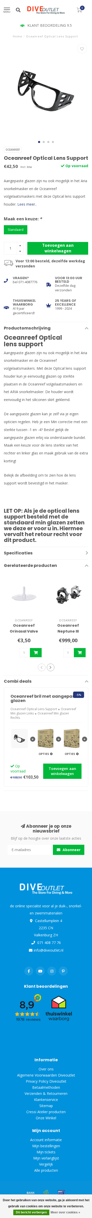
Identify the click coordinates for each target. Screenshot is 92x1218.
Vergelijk (46, 1164)
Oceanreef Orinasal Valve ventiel (24, 631)
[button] (39, 142)
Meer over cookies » (65, 1212)
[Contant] (46, 1192)
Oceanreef (13, 149)
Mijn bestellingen (46, 1145)
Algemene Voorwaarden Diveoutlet (46, 1075)
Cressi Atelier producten (46, 1111)
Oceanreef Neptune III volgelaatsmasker (69, 631)
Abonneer (71, 849)
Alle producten (46, 1170)
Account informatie (46, 1139)
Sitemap (46, 1105)
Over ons (46, 1069)
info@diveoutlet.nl (48, 950)
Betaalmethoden (46, 1087)
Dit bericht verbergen (31, 1212)
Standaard (16, 229)
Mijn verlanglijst (46, 1158)
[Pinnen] (61, 1192)
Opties (44, 754)
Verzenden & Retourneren (46, 1093)
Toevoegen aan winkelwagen (58, 248)
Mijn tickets (46, 1152)
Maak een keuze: (23, 219)
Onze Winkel (46, 1117)
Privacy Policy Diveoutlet (46, 1081)
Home (17, 36)
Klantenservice (46, 1099)
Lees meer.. (27, 204)
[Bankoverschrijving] (30, 1192)
